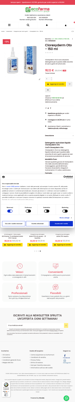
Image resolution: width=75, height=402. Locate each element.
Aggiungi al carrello (57, 84)
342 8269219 (43, 18)
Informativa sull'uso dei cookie (41, 368)
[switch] (28, 211)
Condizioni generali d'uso (11, 360)
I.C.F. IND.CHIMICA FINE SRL (60, 39)
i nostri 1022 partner (13, 186)
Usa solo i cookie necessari (13, 223)
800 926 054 (31, 18)
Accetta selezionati (37, 223)
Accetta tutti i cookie (61, 223)
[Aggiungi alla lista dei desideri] (69, 84)
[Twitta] (48, 108)
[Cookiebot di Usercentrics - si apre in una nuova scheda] (65, 177)
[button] (34, 251)
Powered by (37, 398)
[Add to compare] (48, 90)
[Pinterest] (50, 108)
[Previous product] (72, 31)
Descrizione (49, 136)
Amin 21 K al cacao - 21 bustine (37, 237)
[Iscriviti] (66, 325)
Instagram (67, 363)
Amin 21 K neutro (62, 236)
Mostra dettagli (64, 218)
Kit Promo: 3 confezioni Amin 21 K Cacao (12, 237)
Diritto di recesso (37, 363)
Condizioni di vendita (38, 357)
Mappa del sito (7, 363)
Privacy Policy (54, 330)
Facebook (66, 358)
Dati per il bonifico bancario (40, 365)
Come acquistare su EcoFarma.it (42, 355)
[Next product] (73, 31)
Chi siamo (6, 355)
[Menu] (9, 383)
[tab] (59, 135)
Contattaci (6, 357)
